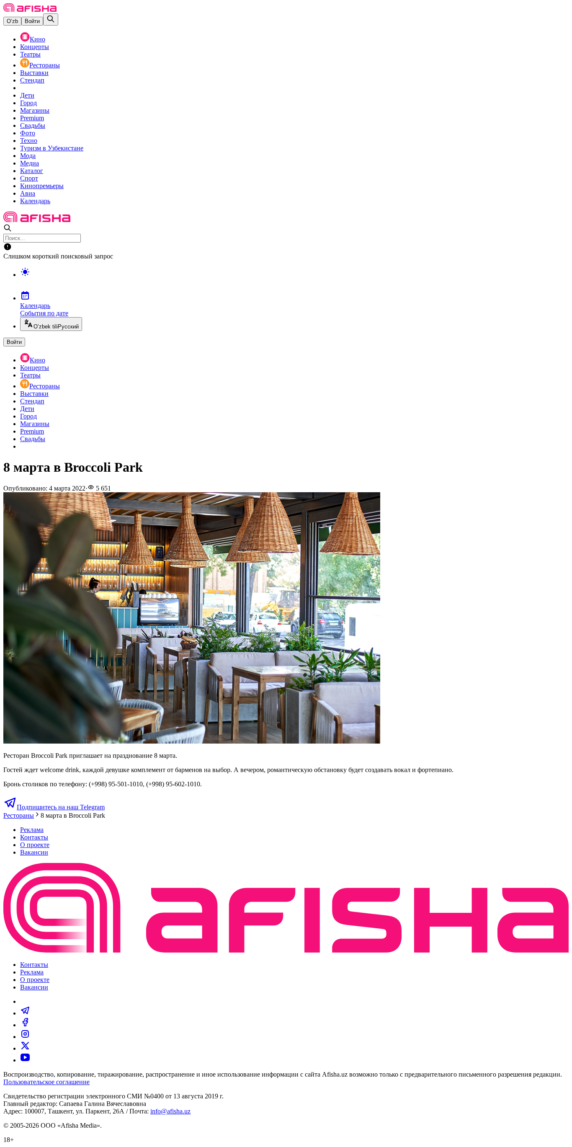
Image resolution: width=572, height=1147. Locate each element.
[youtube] (25, 1060)
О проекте (34, 844)
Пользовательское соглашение (46, 1081)
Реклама (32, 829)
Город (28, 102)
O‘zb (12, 21)
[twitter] (25, 1048)
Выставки (34, 72)
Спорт (29, 178)
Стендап (32, 80)
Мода (28, 155)
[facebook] (25, 1024)
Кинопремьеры (42, 185)
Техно (28, 140)
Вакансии (34, 852)
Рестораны (44, 65)
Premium (32, 117)
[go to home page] (30, 9)
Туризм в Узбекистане (51, 148)
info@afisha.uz (170, 1111)
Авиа (27, 193)
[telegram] (25, 1013)
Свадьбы (32, 125)
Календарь (35, 200)
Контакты (34, 837)
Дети (27, 95)
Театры (30, 54)
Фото (27, 133)
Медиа (29, 163)
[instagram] (25, 1036)
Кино (37, 39)
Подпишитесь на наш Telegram (61, 807)
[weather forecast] (294, 280)
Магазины (34, 110)
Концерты (34, 46)
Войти (32, 21)
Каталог (31, 170)
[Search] (50, 19)
